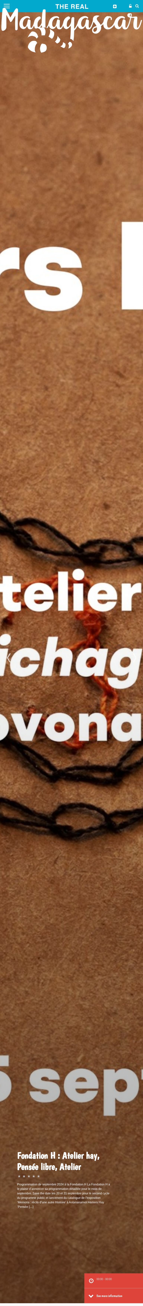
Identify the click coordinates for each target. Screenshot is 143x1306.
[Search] (136, 6)
